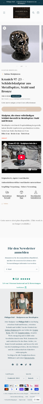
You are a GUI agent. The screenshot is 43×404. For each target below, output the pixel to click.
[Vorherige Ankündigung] (4, 2)
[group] (21, 118)
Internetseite (29, 358)
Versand (11, 99)
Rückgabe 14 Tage (21, 197)
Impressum (22, 400)
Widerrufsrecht (34, 393)
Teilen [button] (6, 204)
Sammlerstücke (24, 333)
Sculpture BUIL (12, 393)
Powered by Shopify (22, 393)
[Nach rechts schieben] (26, 66)
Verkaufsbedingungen (10, 400)
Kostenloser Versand (7, 197)
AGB (26, 397)
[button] (4, 12)
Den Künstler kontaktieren (36, 197)
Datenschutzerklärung (17, 397)
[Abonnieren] (36, 269)
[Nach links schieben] (17, 66)
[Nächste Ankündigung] (39, 2)
